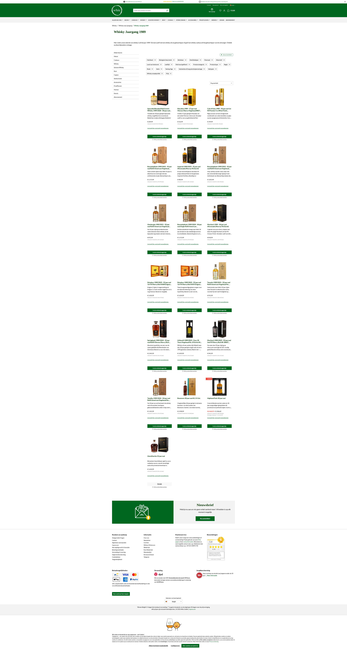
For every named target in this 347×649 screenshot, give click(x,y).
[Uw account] (224, 10)
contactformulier (188, 542)
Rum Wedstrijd (148, 550)
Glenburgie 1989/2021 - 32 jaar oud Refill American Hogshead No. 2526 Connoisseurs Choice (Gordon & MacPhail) (158, 225)
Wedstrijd (147, 547)
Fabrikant (150, 60)
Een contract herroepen (121, 594)
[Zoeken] (167, 10)
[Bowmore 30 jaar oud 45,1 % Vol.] (189, 387)
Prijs (167, 73)
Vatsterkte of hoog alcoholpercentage (190, 69)
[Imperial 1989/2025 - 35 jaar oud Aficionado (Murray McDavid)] (189, 155)
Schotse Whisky (119, 67)
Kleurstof (219, 60)
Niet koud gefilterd (182, 64)
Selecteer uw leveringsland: (173, 598)
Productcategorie (198, 64)
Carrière (146, 542)
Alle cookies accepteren (190, 646)
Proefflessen (118, 86)
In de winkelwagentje (159, 136)
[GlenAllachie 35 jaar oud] (159, 445)
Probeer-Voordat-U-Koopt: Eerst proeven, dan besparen (214, 1)
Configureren (175, 645)
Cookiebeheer (116, 557)
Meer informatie (212, 575)
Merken (116, 89)
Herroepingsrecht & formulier (121, 547)
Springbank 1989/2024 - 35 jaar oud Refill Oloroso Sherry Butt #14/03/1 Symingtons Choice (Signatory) (158, 341)
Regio (226, 64)
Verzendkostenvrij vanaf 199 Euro (134, 1)
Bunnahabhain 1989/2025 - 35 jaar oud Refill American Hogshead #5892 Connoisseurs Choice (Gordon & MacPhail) (159, 168)
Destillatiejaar (194, 60)
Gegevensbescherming (119, 554)
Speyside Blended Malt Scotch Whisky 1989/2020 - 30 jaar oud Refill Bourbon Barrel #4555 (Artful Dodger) (158, 110)
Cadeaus (116, 60)
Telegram (146, 557)
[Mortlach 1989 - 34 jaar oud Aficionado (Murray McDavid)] (219, 213)
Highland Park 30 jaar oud (216, 398)
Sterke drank (118, 78)
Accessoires (117, 82)
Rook (149, 69)
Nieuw (116, 56)
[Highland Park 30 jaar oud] (219, 387)
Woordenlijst (147, 552)
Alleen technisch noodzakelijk (158, 645)
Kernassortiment (149, 554)
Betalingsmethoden (118, 550)
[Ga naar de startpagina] (117, 10)
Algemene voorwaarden (119, 542)
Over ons (146, 538)
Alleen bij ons (118, 52)
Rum (115, 71)
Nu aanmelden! (205, 518)
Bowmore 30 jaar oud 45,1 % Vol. (188, 398)
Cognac (116, 75)
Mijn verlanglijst (224, 5)
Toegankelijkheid (117, 559)
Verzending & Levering (119, 552)
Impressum (115, 545)
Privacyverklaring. (214, 641)
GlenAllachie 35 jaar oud (156, 456)
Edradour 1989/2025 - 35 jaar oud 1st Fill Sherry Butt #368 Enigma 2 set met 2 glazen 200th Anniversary (159, 283)
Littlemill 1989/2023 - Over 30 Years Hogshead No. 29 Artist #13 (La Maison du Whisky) (189, 341)
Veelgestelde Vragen (118, 538)
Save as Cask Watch (227, 54)
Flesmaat (207, 60)
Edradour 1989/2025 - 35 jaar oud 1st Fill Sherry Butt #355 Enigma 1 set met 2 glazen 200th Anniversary (189, 283)
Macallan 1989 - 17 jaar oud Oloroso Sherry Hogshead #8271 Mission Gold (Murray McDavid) (189, 110)
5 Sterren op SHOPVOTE (178, 1)
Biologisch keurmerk (165, 60)
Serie (158, 69)
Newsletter (147, 540)
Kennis (116, 93)
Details (159, 484)
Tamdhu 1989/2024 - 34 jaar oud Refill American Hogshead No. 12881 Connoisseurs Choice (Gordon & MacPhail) (158, 399)
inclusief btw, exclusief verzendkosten (158, 128)
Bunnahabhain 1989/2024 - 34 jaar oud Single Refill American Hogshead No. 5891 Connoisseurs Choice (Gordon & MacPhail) (189, 225)
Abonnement (118, 97)
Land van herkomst (153, 64)
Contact (209, 5)
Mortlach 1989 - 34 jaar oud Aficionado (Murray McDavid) (218, 225)
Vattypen (211, 69)
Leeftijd (167, 64)
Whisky (116, 64)
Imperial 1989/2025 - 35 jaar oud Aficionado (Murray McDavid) (188, 168)
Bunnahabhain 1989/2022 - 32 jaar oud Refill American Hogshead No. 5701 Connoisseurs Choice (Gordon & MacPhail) (219, 168)
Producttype (214, 64)
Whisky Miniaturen (149, 545)
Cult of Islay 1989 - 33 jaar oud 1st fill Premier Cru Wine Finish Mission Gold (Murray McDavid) (219, 110)
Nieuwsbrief (215, 5)
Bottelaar (181, 60)
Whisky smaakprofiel (153, 73)
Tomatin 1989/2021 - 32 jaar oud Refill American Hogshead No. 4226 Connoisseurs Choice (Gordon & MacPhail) (218, 283)
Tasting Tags (169, 69)
